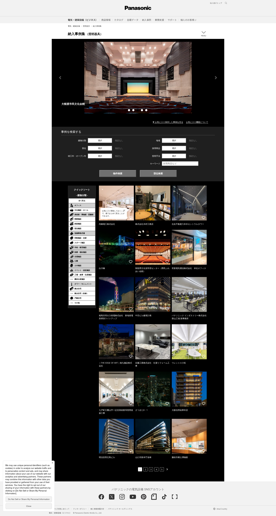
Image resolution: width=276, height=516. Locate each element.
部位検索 (158, 173)
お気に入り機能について (197, 122)
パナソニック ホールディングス (120, 509)
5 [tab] (146, 110)
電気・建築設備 (74, 26)
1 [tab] (129, 110)
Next (216, 78)
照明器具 (86, 26)
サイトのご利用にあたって (59, 509)
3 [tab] (138, 110)
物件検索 (117, 173)
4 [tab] (142, 110)
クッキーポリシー (80, 509)
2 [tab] (133, 110)
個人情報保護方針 (97, 509)
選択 (100, 140)
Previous (60, 78)
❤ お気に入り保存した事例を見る (168, 122)
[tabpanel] (138, 77)
